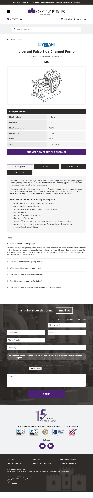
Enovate (14, 483)
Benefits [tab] (46, 166)
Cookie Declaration (68, 463)
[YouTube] (42, 446)
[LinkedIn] (50, 446)
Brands (13, 40)
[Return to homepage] (57, 11)
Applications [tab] (73, 166)
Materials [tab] (19, 172)
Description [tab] (20, 166)
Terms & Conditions (14, 463)
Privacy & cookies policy (43, 463)
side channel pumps (51, 180)
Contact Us (37, 460)
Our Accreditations (68, 460)
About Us (10, 460)
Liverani (20, 40)
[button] (8, 11)
